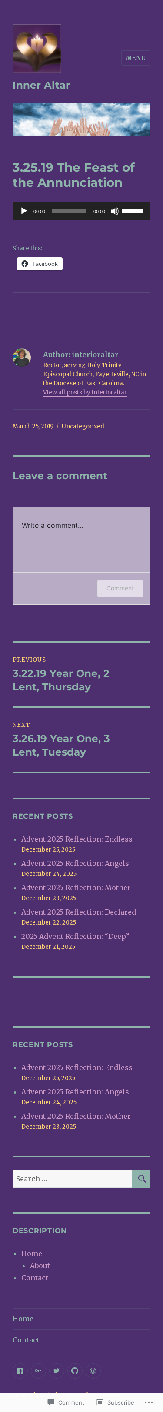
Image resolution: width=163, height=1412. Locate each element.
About (40, 1265)
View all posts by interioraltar (85, 392)
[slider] (134, 210)
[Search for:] (72, 1178)
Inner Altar (41, 85)
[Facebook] (20, 1371)
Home (31, 1253)
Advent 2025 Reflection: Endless (77, 839)
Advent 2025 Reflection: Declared (78, 912)
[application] (81, 211)
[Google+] (38, 1371)
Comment (120, 588)
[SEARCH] (141, 1179)
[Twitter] (56, 1371)
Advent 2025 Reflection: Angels (75, 863)
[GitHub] (75, 1371)
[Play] (24, 211)
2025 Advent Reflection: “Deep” (75, 936)
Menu (136, 58)
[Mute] (114, 211)
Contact (34, 1277)
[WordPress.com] (93, 1371)
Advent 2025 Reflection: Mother (76, 887)
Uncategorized (83, 426)
